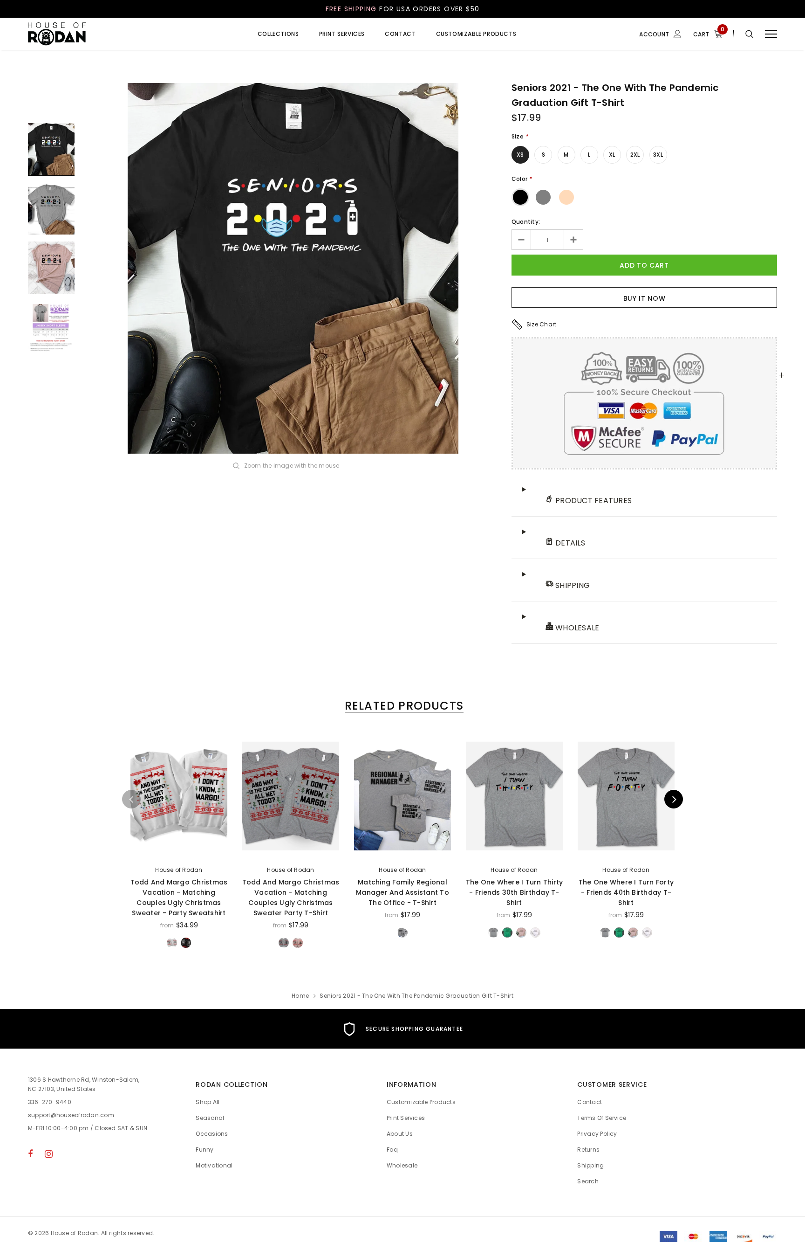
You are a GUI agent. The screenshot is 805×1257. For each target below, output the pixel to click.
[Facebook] (30, 1153)
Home (300, 996)
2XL (635, 155)
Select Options (179, 849)
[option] (293, 268)
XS (520, 155)
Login (627, 73)
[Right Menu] (771, 34)
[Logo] (99, 34)
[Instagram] (49, 1153)
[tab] (402, 705)
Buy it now (644, 298)
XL (612, 155)
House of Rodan (178, 870)
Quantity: (526, 222)
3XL (658, 155)
